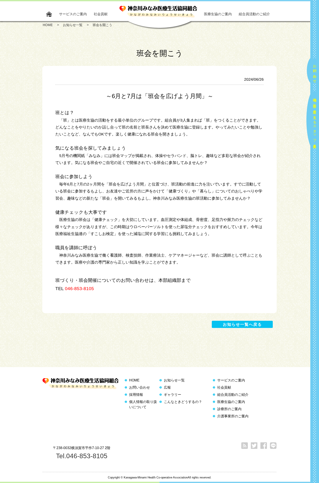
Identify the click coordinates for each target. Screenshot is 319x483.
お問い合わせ (315, 72)
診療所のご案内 (229, 409)
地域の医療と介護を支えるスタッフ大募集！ (315, 121)
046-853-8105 (79, 288)
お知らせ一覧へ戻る (242, 324)
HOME (134, 380)
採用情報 (136, 394)
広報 (167, 387)
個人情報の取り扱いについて (143, 404)
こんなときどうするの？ (183, 402)
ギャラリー (172, 394)
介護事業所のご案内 (232, 416)
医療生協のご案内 (218, 14)
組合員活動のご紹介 (254, 14)
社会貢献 (101, 14)
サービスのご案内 (73, 14)
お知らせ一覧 (174, 380)
